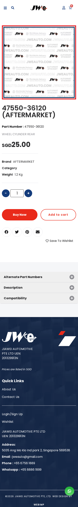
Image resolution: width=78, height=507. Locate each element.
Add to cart (58, 214)
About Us (9, 389)
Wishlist (8, 422)
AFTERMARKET (23, 161)
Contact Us (10, 397)
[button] (6, 232)
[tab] (39, 277)
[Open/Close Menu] (5, 8)
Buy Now (20, 214)
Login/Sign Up (12, 414)
